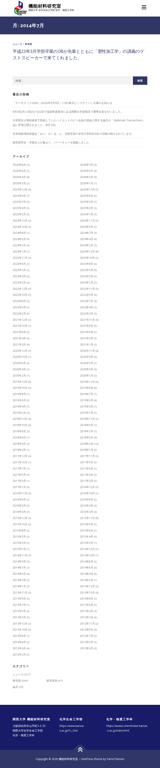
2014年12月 (87, 549)
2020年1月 (86, 375)
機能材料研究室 (44, 6)
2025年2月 (19, 214)
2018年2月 (19, 450)
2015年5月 (19, 536)
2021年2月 (19, 344)
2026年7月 (86, 165)
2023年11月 (20, 258)
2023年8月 (86, 264)
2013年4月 (86, 611)
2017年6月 (86, 468)
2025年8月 (86, 196)
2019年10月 (20, 388)
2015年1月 (19, 549)
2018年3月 (86, 444)
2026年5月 (86, 171)
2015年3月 (19, 543)
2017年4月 (86, 475)
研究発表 (51, 680)
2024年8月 (19, 233)
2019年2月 (19, 413)
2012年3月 (86, 648)
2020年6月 (19, 363)
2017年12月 (20, 456)
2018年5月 (86, 437)
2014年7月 (19, 567)
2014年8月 (86, 561)
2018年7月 (86, 431)
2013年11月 (20, 592)
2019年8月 (19, 394)
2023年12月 (87, 251)
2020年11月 (87, 351)
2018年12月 (20, 419)
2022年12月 (20, 289)
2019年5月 (86, 400)
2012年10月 (20, 629)
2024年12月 (20, 220)
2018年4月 (19, 444)
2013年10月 (87, 592)
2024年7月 (86, 233)
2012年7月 (86, 636)
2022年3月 (19, 313)
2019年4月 (19, 406)
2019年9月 (86, 388)
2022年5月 (19, 307)
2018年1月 (86, 450)
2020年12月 (20, 351)
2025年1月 (86, 214)
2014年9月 (19, 561)
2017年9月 (86, 462)
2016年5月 (19, 505)
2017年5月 (19, 475)
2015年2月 (86, 543)
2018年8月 (19, 431)
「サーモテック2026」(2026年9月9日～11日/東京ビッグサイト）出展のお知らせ (62, 103)
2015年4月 (86, 536)
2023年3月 (86, 276)
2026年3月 (86, 177)
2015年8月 (19, 530)
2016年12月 (87, 487)
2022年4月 (86, 307)
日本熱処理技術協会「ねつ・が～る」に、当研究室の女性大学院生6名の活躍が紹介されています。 (73, 134)
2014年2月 (86, 580)
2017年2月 (86, 481)
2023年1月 (86, 282)
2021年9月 (86, 326)
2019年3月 (86, 406)
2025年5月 (86, 202)
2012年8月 (19, 636)
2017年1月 (19, 487)
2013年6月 (86, 605)
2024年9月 (86, 227)
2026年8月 (19, 165)
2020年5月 (86, 363)
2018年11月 (87, 419)
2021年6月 (86, 332)
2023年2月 (19, 282)
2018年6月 (19, 437)
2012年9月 (86, 629)
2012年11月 (87, 623)
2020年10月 (20, 357)
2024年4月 (86, 239)
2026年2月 (19, 183)
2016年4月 (86, 505)
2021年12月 (20, 320)
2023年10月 (87, 258)
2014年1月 (19, 586)
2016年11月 (20, 493)
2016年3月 (19, 512)
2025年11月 (87, 189)
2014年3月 (19, 580)
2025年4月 (19, 208)
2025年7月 (19, 202)
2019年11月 (87, 382)
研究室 (28, 44)
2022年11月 (87, 289)
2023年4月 (19, 276)
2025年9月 (19, 196)
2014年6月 (86, 567)
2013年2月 (86, 617)
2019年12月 (20, 382)
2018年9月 (86, 425)
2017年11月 (87, 456)
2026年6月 (19, 171)
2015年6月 (86, 530)
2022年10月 (20, 295)
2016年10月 (87, 493)
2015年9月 (86, 524)
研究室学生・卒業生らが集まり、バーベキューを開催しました (51, 142)
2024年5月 (19, 239)
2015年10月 (20, 524)
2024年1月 (19, 251)
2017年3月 (19, 481)
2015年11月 (87, 518)
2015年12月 (20, 518)
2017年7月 (19, 468)
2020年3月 (86, 369)
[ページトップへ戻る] (80, 750)
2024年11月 (87, 220)
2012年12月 (20, 623)
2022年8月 (19, 301)
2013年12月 (87, 586)
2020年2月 (19, 375)
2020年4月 (19, 369)
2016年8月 (86, 499)
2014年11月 (20, 555)
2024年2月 (86, 245)
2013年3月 (19, 617)
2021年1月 (86, 344)
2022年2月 (86, 313)
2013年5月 (19, 611)
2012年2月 (19, 654)
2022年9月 (86, 295)
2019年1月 (86, 413)
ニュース (17, 44)
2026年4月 (19, 177)
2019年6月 (19, 400)
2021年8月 (19, 332)
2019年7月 (86, 394)
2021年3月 (86, 338)
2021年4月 (19, 338)
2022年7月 (86, 301)
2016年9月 (19, 499)
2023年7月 (19, 270)
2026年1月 (86, 183)
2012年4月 (19, 648)
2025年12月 (20, 189)
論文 (15, 687)
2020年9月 (86, 357)
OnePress (87, 759)
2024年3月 (19, 245)
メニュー (143, 7)
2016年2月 (86, 512)
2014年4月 (86, 574)
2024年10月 (20, 227)
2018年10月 (20, 425)
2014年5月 (19, 574)
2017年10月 (20, 462)
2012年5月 (86, 642)
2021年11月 (87, 320)
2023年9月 (19, 264)
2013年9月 (19, 598)
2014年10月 (87, 555)
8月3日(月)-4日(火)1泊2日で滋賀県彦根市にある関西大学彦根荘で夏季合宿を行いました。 (68, 111)
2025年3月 (86, 208)
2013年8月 (86, 598)
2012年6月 (19, 642)
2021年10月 (20, 326)
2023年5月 (86, 270)
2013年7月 (19, 605)
